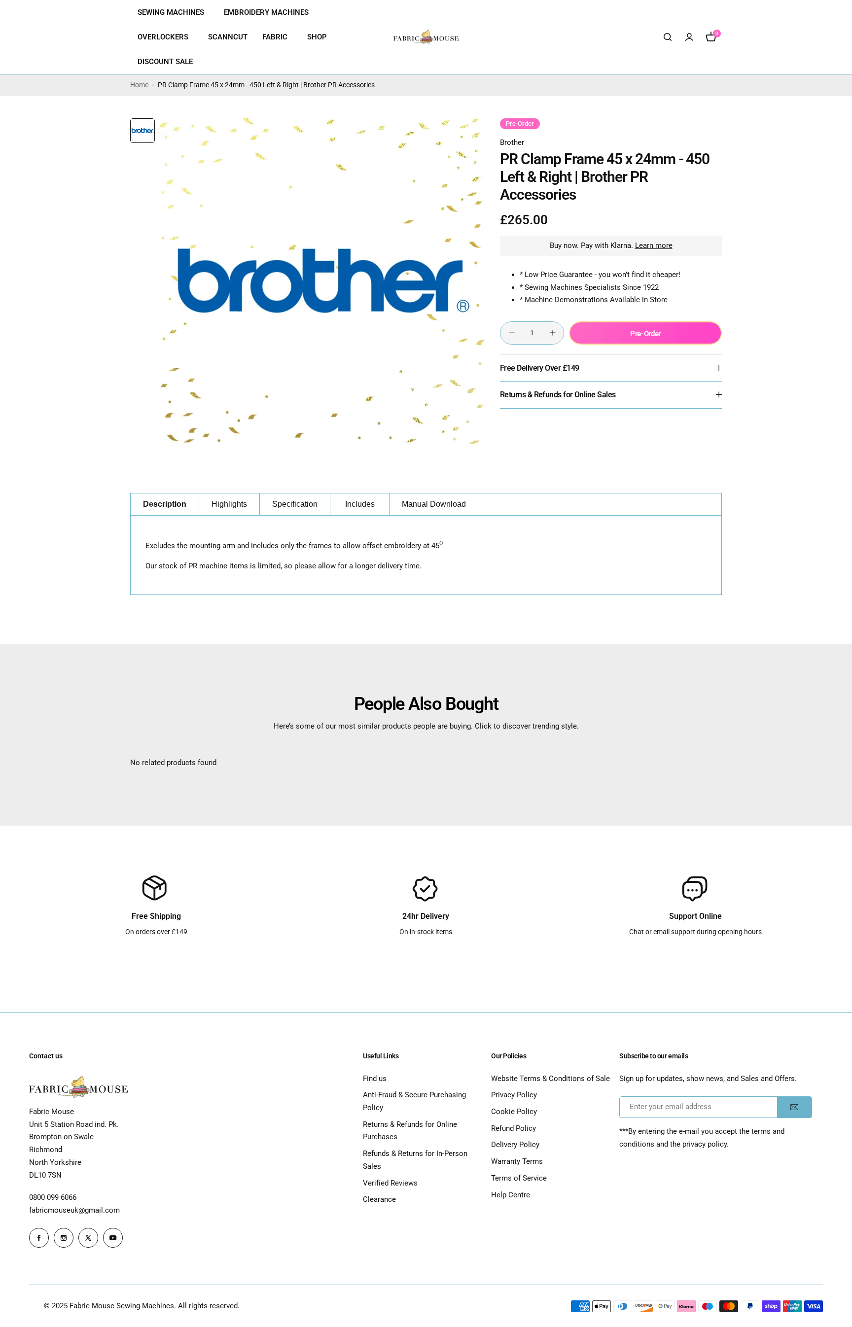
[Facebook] (39, 1238)
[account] (689, 37)
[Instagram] (63, 1238)
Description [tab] (164, 504)
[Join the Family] (794, 1107)
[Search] (667, 37)
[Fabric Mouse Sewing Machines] (426, 37)
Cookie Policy (514, 1111)
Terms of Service (519, 1178)
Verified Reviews (390, 1183)
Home (139, 85)
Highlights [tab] (229, 504)
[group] (322, 281)
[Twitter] (88, 1238)
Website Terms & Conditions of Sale (550, 1078)
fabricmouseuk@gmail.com (74, 1210)
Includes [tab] (360, 504)
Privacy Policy (514, 1094)
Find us (375, 1078)
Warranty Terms (517, 1161)
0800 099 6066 (52, 1197)
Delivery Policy (515, 1144)
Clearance (379, 1199)
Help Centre (510, 1194)
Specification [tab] (295, 504)
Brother (512, 142)
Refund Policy (513, 1128)
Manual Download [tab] (434, 504)
